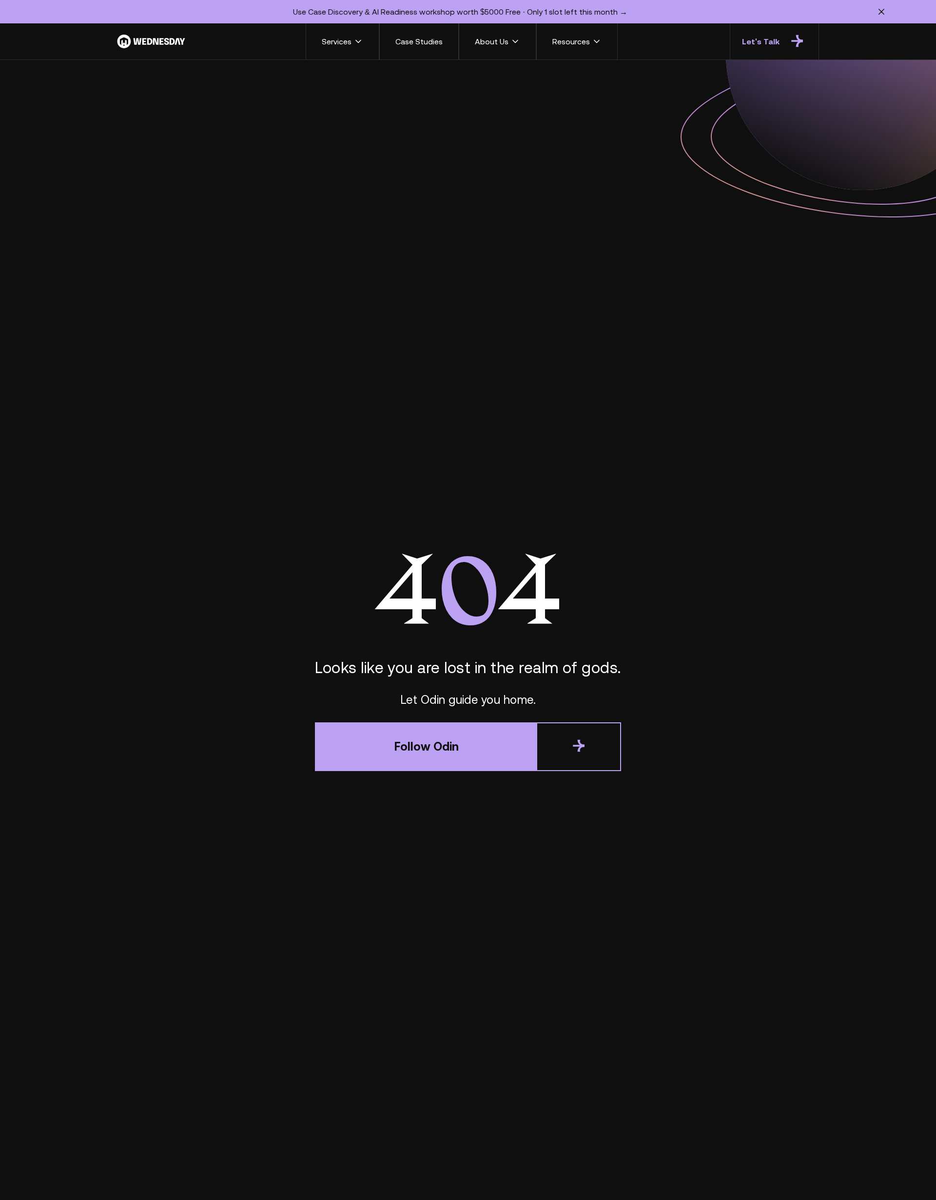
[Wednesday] (151, 41)
